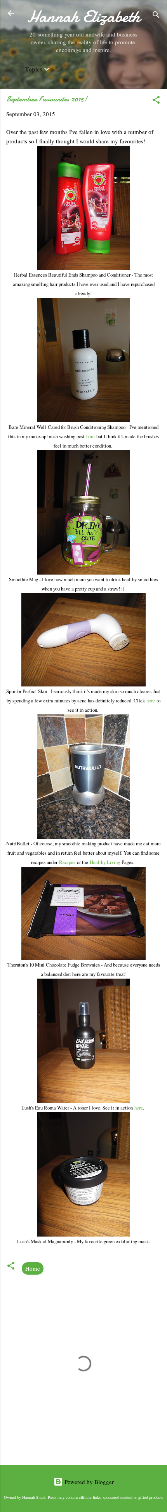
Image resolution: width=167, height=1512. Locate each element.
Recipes (68, 862)
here (91, 436)
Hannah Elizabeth (83, 16)
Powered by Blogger (88, 1482)
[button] (156, 101)
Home (32, 1268)
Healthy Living (105, 862)
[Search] (156, 16)
